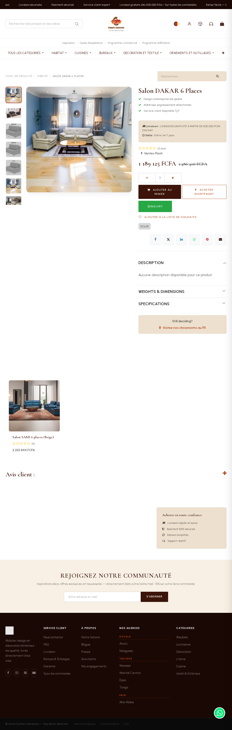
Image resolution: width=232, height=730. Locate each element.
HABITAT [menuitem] (58, 53)
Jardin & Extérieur (188, 673)
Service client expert (91, 4)
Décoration (183, 651)
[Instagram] (16, 673)
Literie (181, 659)
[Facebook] (155, 239)
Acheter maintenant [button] (204, 191)
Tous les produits (18, 76)
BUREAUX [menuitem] (106, 53)
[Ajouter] (172, 178)
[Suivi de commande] (200, 23)
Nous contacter (53, 637)
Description (151, 262)
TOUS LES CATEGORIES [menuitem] (24, 53)
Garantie (50, 666)
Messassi (125, 665)
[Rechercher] (76, 24)
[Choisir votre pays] (177, 24)
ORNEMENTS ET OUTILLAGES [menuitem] (191, 53)
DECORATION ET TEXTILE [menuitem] (141, 53)
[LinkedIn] (181, 239)
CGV (126, 724)
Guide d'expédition (91, 43)
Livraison (49, 651)
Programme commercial (122, 43)
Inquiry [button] (156, 206)
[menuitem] (223, 53)
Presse (85, 651)
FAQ (46, 644)
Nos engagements (93, 666)
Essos (122, 680)
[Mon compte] (189, 23)
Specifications (153, 303)
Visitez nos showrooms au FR (184, 328)
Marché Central (129, 673)
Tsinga (123, 687)
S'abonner (154, 596)
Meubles (182, 637)
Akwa (123, 643)
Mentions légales (85, 724)
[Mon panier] (222, 23)
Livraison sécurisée (24, 4)
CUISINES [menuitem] (82, 53)
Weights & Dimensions (161, 291)
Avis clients (88, 659)
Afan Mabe (126, 702)
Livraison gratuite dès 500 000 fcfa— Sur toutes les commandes (152, 4)
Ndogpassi (126, 651)
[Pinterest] (207, 239)
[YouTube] (34, 673)
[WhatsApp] (194, 239)
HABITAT (42, 76)
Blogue (85, 644)
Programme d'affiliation (156, 43)
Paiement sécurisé (57, 4)
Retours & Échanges (57, 659)
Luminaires (183, 644)
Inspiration (68, 43)
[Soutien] (211, 23)
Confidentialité (109, 724)
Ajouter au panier (162, 191)
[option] (116, 418)
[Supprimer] (147, 178)
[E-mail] (220, 239)
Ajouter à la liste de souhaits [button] (170, 217)
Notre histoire (90, 637)
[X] (168, 239)
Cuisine (181, 666)
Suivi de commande (57, 673)
